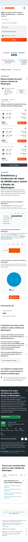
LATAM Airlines (12, 422)
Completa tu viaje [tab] (13, 475)
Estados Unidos (20, 512)
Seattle (7, 265)
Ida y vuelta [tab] (5, 99)
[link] (14, 297)
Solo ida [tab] (12, 99)
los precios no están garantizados (13, 524)
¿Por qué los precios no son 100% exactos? (11, 534)
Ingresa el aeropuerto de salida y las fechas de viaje (15, 377)
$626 (2, 12)
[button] (2, 8)
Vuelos (14, 512)
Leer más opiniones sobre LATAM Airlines (10, 452)
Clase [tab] (4, 475)
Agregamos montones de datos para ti (12, 531)
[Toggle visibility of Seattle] (11, 290)
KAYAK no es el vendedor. (8, 529)
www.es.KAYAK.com (7, 512)
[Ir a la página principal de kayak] (9, 8)
